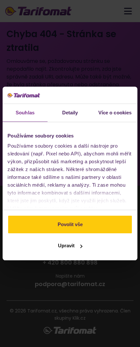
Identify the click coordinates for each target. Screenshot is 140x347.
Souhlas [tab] (25, 112)
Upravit (66, 245)
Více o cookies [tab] (115, 112)
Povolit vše (70, 224)
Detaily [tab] (70, 112)
